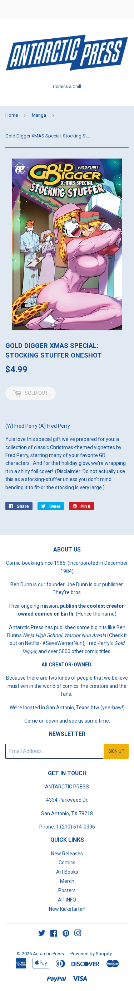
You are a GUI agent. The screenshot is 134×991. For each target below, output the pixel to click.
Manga (39, 115)
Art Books (67, 872)
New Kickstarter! (67, 909)
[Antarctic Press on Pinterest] (66, 934)
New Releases (67, 853)
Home (11, 115)
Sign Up (116, 751)
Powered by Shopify (91, 953)
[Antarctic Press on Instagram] (77, 934)
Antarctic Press (48, 953)
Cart (123, 9)
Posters (67, 890)
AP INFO (67, 900)
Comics (67, 862)
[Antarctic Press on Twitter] (41, 934)
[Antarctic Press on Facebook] (54, 934)
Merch (67, 881)
